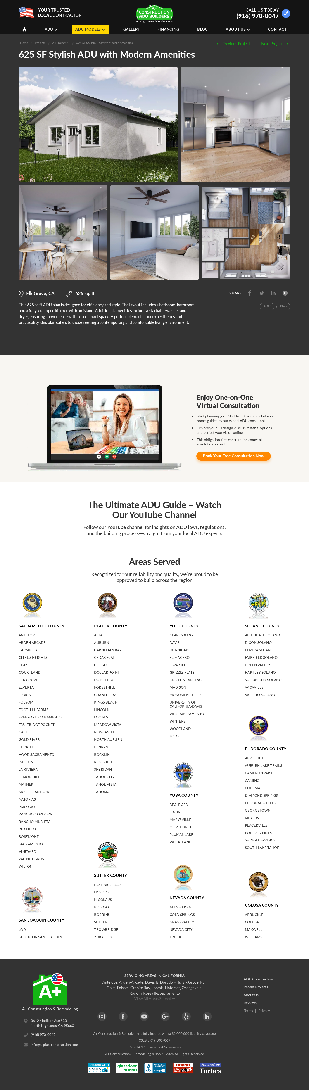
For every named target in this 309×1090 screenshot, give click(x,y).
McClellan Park (34, 792)
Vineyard (27, 851)
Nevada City (181, 929)
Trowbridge (106, 929)
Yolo (174, 736)
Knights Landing (186, 680)
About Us (236, 29)
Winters (177, 721)
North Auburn (108, 739)
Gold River (29, 739)
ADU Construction (258, 979)
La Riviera (28, 769)
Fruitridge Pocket (37, 725)
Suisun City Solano (263, 680)
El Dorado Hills (260, 803)
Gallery (131, 29)
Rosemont (29, 836)
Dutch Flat (104, 680)
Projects (40, 43)
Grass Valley (182, 922)
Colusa (252, 922)
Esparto (177, 665)
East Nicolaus (107, 885)
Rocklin (102, 754)
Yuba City (103, 937)
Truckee (178, 937)
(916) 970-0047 (257, 16)
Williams (253, 937)
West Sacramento (187, 714)
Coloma (252, 788)
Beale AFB (179, 805)
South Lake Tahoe (262, 848)
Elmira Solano (259, 650)
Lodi (23, 929)
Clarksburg (181, 635)
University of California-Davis (186, 704)
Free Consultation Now (233, 456)
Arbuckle (254, 914)
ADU (49, 29)
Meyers (252, 818)
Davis (175, 642)
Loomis (101, 717)
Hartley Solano (260, 672)
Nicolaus (103, 900)
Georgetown (258, 810)
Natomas (27, 799)
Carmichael (30, 650)
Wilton (26, 866)
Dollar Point (107, 672)
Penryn (101, 747)
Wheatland (181, 842)
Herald (26, 747)
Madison (178, 687)
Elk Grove (28, 680)
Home (24, 43)
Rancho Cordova (35, 814)
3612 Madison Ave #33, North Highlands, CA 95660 (52, 1023)
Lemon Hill (29, 777)
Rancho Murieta (34, 822)
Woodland (180, 729)
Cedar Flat (104, 657)
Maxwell (253, 929)
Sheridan (103, 769)
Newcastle (104, 732)
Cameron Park (259, 773)
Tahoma (101, 792)
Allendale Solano (262, 635)
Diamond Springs (261, 795)
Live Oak (102, 892)
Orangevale (192, 987)
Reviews (250, 1002)
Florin (25, 695)
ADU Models (88, 29)
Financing (168, 29)
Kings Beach (105, 702)
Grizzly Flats (182, 672)
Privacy (264, 1010)
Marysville (180, 820)
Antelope (28, 635)
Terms (248, 1010)
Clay (23, 665)
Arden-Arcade (131, 982)
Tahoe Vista (105, 784)
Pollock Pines (258, 833)
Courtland (29, 672)
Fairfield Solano (261, 657)
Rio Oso (101, 907)
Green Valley (257, 665)
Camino (252, 780)
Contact (277, 29)
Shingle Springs (260, 840)
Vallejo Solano (260, 695)
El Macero (180, 657)
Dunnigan (179, 650)
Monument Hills (185, 695)
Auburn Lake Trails (263, 765)
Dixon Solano (258, 642)
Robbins (102, 914)
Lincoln (101, 710)
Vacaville (254, 687)
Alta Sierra (180, 907)
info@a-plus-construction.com (54, 1044)
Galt (23, 732)
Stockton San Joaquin (40, 937)
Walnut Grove (33, 859)
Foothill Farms (33, 710)
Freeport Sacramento (40, 717)
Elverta (26, 687)
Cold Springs (182, 914)
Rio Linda (28, 829)
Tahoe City (104, 777)
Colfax (101, 665)
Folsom (26, 702)
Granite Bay (105, 695)
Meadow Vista (107, 725)
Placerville (256, 825)
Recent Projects (256, 987)
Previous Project (236, 43)
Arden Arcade (32, 642)
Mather (26, 784)
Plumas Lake (181, 834)
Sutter (100, 922)
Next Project (272, 43)
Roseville (103, 762)
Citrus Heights (33, 657)
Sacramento (31, 844)
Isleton (26, 762)
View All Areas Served (152, 998)
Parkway (27, 807)
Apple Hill (254, 758)
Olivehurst (181, 827)
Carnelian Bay (107, 650)
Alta (98, 635)
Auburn (101, 642)
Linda (175, 812)
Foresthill (104, 687)
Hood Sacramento (37, 754)
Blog (202, 29)
